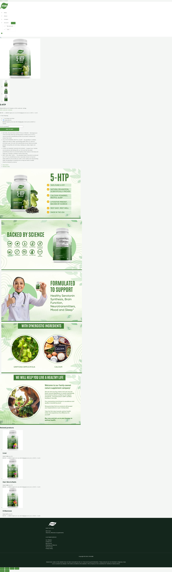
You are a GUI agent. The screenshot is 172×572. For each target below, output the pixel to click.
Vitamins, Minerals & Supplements (55, 532)
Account (6, 22)
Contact (6, 19)
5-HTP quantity (4, 126)
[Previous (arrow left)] (2, 571)
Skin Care (48, 531)
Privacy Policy (49, 548)
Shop (5, 12)
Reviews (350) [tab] (6, 166)
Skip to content (4, 0)
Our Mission (49, 540)
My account (10, 26)
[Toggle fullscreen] (7, 568)
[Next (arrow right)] (7, 571)
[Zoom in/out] (2, 568)
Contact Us (48, 541)
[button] (0, 37)
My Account (49, 543)
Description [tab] (6, 164)
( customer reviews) (6, 110)
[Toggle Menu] (13, 23)
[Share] (12, 568)
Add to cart (9, 129)
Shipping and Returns (51, 545)
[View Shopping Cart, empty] (1, 34)
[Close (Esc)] (17, 568)
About (5, 16)
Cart (8, 29)
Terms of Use (49, 546)
